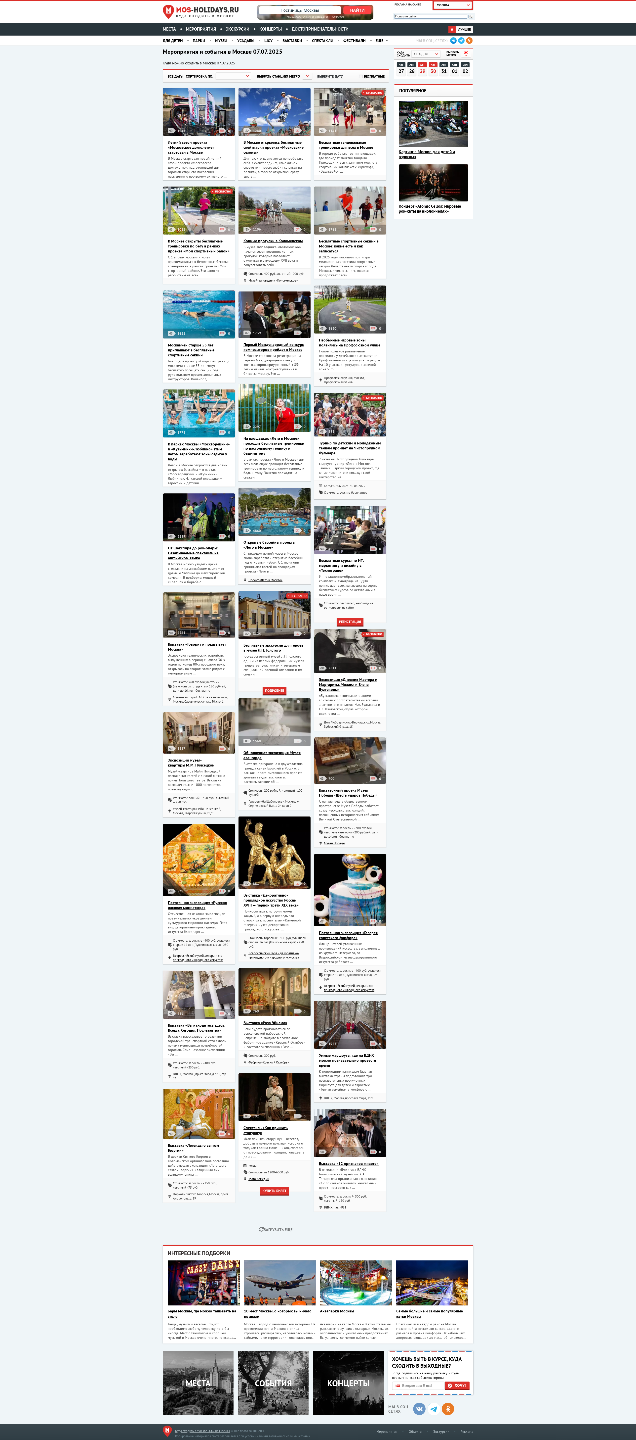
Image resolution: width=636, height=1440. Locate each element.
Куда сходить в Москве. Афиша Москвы (202, 1431)
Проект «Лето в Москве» (265, 580)
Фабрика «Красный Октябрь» (268, 1062)
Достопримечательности (320, 29)
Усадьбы (245, 40)
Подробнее (274, 690)
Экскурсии (237, 29)
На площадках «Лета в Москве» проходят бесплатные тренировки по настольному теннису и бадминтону (273, 446)
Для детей (173, 40)
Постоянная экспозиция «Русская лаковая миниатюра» (197, 905)
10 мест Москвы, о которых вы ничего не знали (278, 1313)
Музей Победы (334, 843)
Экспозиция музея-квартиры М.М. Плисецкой (191, 763)
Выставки (292, 40)
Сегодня (421, 54)
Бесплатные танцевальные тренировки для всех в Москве (346, 145)
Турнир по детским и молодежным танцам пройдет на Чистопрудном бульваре (350, 447)
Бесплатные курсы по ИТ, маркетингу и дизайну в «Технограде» (341, 565)
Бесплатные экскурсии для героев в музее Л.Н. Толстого (273, 648)
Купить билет (274, 1191)
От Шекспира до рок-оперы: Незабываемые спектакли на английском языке (193, 552)
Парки (199, 40)
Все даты (175, 76)
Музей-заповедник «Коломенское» (273, 280)
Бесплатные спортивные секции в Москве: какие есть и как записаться (349, 246)
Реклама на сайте (408, 4)
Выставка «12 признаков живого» (349, 1163)
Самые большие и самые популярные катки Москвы (429, 1313)
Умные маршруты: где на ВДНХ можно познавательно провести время (347, 1060)
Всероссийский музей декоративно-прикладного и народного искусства (273, 955)
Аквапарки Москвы (337, 1310)
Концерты (270, 29)
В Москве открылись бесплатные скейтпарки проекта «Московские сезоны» (273, 147)
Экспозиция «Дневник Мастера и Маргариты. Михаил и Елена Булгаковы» (348, 684)
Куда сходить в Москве (205, 16)
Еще (379, 40)
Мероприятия (201, 29)
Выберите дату (330, 76)
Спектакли (322, 40)
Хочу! (460, 1385)
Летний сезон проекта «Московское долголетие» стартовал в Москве (191, 147)
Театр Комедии (258, 1179)
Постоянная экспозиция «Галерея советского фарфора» (348, 935)
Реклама (467, 1431)
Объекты (415, 1431)
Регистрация (350, 622)
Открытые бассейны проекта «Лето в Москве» (269, 545)
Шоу (268, 40)
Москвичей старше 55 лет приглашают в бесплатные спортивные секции (191, 349)
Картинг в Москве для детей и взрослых (427, 154)
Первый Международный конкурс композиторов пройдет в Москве (273, 347)
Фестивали (354, 40)
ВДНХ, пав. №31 (335, 1207)
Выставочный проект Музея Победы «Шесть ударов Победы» (348, 793)
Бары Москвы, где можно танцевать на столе (202, 1313)
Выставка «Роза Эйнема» (265, 1022)
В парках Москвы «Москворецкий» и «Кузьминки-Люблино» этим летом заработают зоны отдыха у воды (199, 451)
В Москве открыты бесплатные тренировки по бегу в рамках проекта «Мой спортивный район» (199, 246)
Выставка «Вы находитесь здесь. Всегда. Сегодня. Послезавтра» (196, 1028)
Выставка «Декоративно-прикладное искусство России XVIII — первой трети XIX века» (271, 900)
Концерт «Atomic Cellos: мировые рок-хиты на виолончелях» (430, 208)
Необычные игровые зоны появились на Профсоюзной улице (349, 342)
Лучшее (464, 29)
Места (169, 29)
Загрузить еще (278, 1229)
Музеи (221, 40)
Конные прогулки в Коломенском (273, 240)
